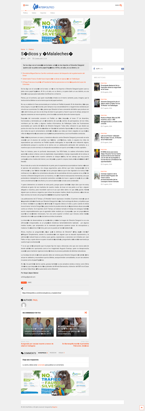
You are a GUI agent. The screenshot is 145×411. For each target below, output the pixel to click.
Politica (25, 13)
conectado (41, 365)
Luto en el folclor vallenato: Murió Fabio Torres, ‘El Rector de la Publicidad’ (111, 137)
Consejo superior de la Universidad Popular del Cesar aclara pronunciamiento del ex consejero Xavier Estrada (110, 177)
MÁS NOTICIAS (100, 77)
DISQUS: (62, 353)
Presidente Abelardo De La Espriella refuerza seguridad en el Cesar (111, 87)
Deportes (43, 13)
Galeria (34, 13)
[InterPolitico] (42, 9)
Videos (52, 13)
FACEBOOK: (53, 353)
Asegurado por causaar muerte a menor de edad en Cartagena (37, 345)
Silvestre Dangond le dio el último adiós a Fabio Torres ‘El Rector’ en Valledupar (110, 103)
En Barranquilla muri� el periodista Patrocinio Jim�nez (75, 345)
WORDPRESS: (43, 353)
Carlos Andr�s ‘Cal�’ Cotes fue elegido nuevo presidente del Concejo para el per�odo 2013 (38, 331)
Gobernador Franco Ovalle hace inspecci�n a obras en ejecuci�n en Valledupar (51, 79)
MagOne (54, 407)
